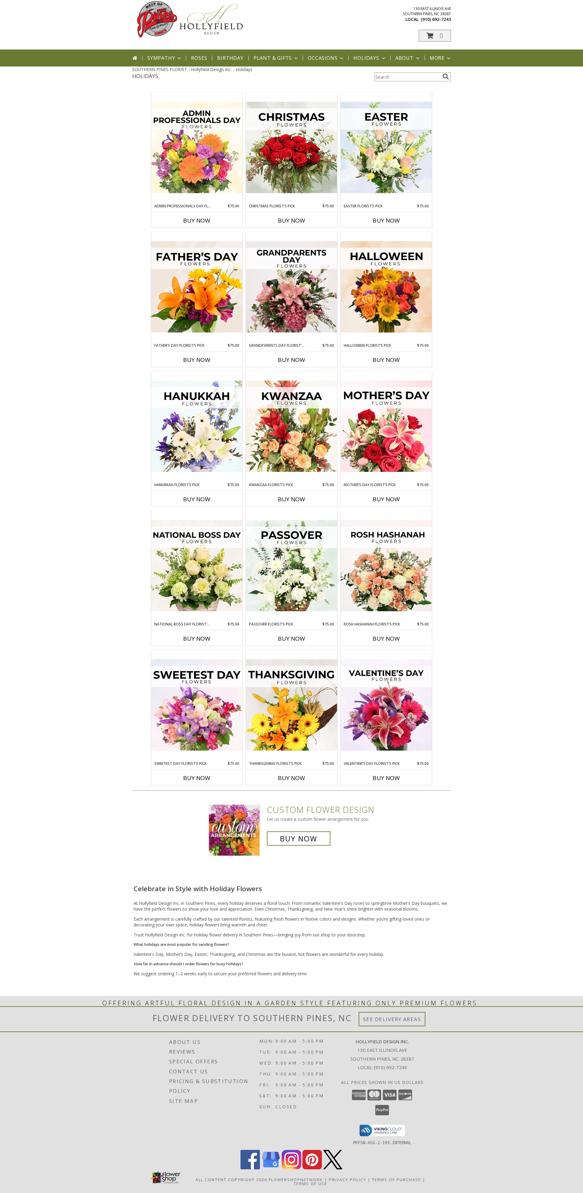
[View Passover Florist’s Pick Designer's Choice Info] (291, 566)
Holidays (366, 58)
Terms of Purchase (396, 1179)
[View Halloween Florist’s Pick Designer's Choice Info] (386, 287)
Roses (199, 58)
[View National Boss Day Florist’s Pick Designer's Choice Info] (196, 566)
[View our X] (333, 1168)
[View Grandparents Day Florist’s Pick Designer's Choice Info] (291, 287)
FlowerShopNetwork (296, 1179)
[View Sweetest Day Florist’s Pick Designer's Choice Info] (196, 705)
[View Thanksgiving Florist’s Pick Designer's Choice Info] (291, 705)
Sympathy (161, 58)
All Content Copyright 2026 (231, 1179)
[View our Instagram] (291, 1168)
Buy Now (196, 220)
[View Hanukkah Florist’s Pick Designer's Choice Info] (196, 426)
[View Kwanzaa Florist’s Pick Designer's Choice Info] (291, 426)
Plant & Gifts (273, 58)
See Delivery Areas (392, 1019)
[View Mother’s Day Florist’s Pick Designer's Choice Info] (386, 426)
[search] (446, 76)
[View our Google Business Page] (271, 1168)
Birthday (230, 58)
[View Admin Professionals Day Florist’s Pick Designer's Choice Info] (196, 148)
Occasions (322, 58)
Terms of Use (310, 1183)
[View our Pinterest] (312, 1168)
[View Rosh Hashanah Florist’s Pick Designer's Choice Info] (386, 566)
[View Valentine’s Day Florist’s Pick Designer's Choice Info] (386, 705)
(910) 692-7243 (436, 19)
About (404, 58)
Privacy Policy (347, 1179)
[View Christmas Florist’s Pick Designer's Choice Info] (291, 148)
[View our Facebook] (250, 1168)
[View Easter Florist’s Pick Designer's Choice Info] (386, 148)
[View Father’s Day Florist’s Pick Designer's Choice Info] (196, 287)
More (437, 58)
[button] (435, 36)
